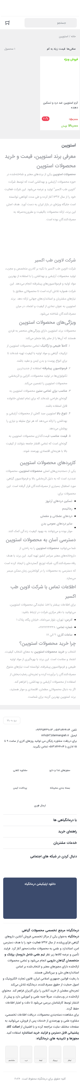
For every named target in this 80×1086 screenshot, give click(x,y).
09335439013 (44, 730)
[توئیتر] (73, 866)
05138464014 (62, 730)
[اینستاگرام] (64, 866)
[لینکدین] (55, 866)
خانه (73, 36)
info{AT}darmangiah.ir (55, 735)
